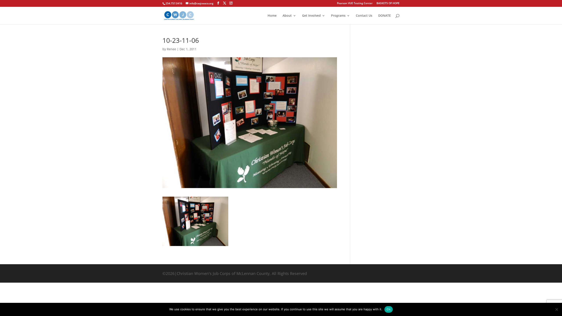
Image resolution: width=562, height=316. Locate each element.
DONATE (384, 16)
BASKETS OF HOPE (388, 3)
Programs (338, 16)
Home (272, 16)
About (287, 16)
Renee (171, 49)
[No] (556, 309)
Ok (389, 309)
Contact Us (364, 16)
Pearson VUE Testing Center (355, 3)
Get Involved (311, 16)
